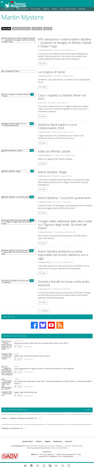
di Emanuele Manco (45, 50)
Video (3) (47, 29)
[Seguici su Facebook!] (34, 325)
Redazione (58, 441)
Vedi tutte (88, 410)
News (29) (6, 29)
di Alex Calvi (42, 103)
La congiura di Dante (51, 72)
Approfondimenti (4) (21, 29)
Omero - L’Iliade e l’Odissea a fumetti (17, 418)
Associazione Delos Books (40, 448)
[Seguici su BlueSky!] (43, 325)
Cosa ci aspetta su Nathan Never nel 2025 (62, 97)
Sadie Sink (81, 9)
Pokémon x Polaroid (10, 428)
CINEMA (16, 353)
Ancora (45, 311)
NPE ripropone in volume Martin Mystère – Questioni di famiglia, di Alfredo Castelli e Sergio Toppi (64, 42)
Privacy (39, 441)
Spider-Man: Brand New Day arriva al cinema (32, 356)
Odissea (54, 9)
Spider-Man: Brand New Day (25, 392)
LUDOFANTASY (18, 341)
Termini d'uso (27, 441)
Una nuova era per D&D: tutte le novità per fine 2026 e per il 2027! (41, 343)
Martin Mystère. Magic (52, 172)
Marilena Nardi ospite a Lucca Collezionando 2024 (57, 126)
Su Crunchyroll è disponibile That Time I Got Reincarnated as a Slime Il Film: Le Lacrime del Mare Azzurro (53, 382)
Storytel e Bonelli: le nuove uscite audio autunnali (63, 283)
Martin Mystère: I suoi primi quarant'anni (64, 198)
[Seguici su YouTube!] (51, 325)
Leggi (44, 64)
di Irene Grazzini (44, 132)
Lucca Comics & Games (67, 9)
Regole (47, 441)
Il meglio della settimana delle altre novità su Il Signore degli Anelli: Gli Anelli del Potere (65, 224)
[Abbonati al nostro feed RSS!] (60, 325)
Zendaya (46, 9)
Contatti (68, 441)
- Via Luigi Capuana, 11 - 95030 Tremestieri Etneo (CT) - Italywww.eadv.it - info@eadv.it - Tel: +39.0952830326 (56, 455)
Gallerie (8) (37, 29)
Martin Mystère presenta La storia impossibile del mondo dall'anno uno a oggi (63, 254)
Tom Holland (35, 9)
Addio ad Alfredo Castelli (54, 151)
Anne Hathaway (22, 9)
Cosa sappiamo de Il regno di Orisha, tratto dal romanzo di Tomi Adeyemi (44, 368)
